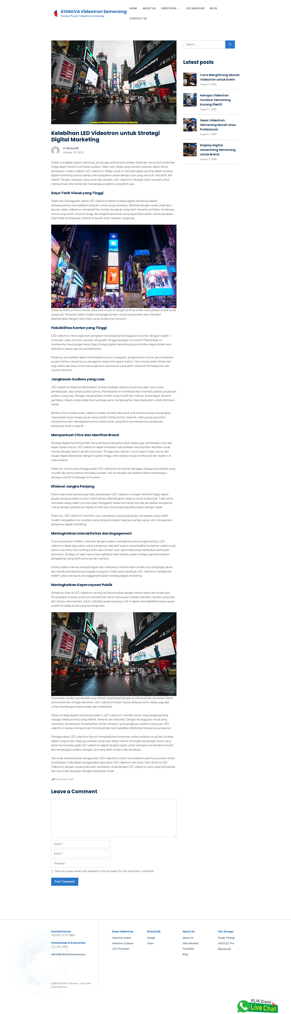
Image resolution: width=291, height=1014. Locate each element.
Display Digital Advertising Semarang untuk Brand (218, 149)
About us (188, 938)
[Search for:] (204, 44)
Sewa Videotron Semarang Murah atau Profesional (218, 124)
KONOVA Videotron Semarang (94, 11)
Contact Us (138, 18)
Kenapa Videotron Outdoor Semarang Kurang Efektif (215, 100)
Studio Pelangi (226, 938)
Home (133, 8)
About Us (149, 8)
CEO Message (195, 8)
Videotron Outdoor (123, 943)
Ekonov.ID (224, 949)
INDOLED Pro (226, 943)
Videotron (168, 8)
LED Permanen (120, 948)
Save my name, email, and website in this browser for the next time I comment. (104, 871)
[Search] (230, 44)
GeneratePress (59, 987)
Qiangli (151, 938)
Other (150, 943)
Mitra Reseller (191, 943)
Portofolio (188, 948)
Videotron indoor (121, 938)
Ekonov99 (72, 148)
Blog (213, 8)
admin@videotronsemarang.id (68, 954)
